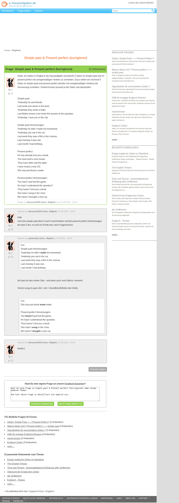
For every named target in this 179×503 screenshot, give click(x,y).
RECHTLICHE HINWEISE (34, 498)
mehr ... (11, 446)
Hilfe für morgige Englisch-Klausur (24, 434)
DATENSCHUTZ (56, 498)
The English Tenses (17, 464)
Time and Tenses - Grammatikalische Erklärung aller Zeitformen (38, 468)
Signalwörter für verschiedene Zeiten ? (26, 430)
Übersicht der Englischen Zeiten (23, 472)
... (116, 140)
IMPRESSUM (107, 498)
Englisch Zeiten (15, 442)
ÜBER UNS (130, 498)
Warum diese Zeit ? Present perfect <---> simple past (33, 426)
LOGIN (131, 3)
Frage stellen (24, 11)
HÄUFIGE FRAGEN (10, 498)
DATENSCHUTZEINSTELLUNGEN (82, 498)
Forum (7, 50)
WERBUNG (18, 501)
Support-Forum (36, 491)
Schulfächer (8, 11)
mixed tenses (13, 438)
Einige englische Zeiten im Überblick (25, 459)
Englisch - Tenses (16, 480)
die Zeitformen (14, 476)
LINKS (119, 498)
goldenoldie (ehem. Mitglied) (41, 238)
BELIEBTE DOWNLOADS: (125, 147)
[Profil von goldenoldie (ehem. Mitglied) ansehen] (10, 245)
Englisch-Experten (74, 384)
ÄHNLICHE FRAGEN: (123, 52)
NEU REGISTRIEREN (145, 3)
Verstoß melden (98, 369)
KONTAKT (143, 498)
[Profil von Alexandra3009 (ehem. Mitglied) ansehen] (10, 82)
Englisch (50, 491)
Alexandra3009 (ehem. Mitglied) (41, 202)
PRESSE (6, 501)
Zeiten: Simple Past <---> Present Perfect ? (28, 422)
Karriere (39, 11)
